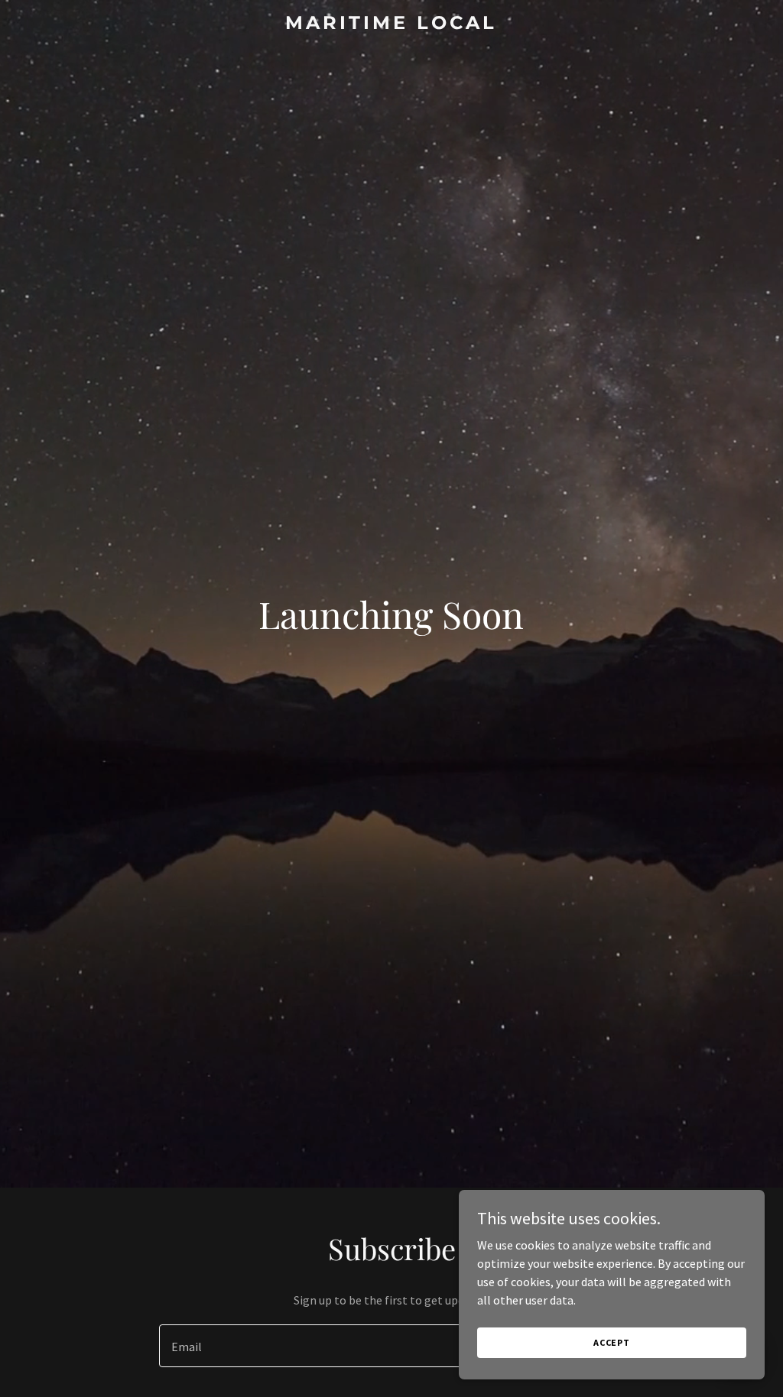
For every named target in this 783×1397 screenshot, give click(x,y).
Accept (611, 1342)
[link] (391, 24)
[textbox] (335, 1345)
